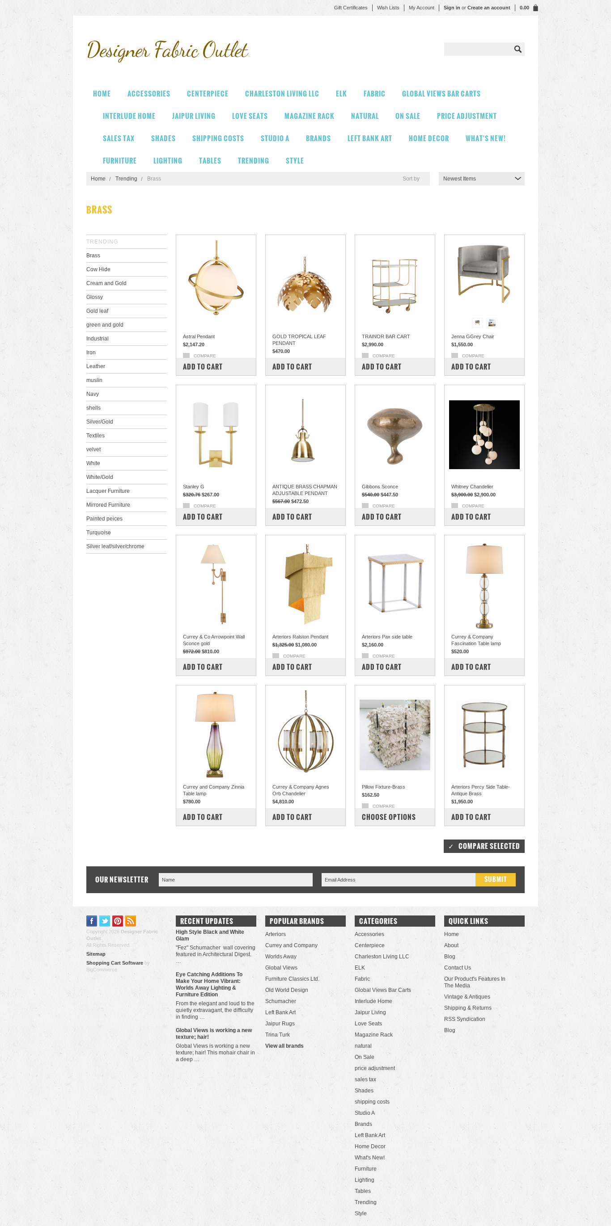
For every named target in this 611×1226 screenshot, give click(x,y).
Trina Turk (277, 1035)
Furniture (120, 160)
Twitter (104, 921)
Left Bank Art (370, 138)
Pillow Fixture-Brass (383, 786)
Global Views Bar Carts (441, 93)
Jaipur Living (194, 116)
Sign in (452, 7)
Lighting (167, 160)
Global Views (281, 968)
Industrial (97, 339)
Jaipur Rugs (280, 1023)
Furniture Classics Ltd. (292, 979)
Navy (92, 394)
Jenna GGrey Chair (472, 336)
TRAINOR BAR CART (386, 336)
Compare (205, 355)
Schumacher (280, 1001)
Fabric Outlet (166, 49)
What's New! (486, 138)
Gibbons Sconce (380, 486)
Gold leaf (97, 311)
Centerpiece (208, 93)
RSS (130, 921)
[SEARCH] (518, 49)
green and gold (104, 325)
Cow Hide (98, 269)
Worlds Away (281, 956)
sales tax (119, 138)
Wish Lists (388, 7)
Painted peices (104, 519)
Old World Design (286, 990)
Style (295, 160)
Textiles (95, 435)
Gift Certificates (351, 7)
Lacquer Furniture (108, 491)
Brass (93, 255)
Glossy (94, 297)
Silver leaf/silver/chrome (115, 546)
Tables (210, 160)
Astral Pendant (199, 336)
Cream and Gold (106, 283)
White (93, 463)
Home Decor (429, 138)
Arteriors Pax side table (387, 636)
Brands (318, 138)
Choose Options (389, 817)
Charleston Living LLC (282, 93)
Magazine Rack (309, 116)
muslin (94, 380)
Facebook (92, 921)
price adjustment (467, 116)
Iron (91, 352)
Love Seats (250, 116)
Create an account (488, 7)
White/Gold (99, 477)
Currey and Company (291, 945)
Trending (253, 160)
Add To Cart (203, 366)
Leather (95, 366)
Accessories (148, 93)
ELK (341, 93)
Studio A (275, 138)
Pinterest (117, 921)
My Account (421, 7)
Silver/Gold (99, 422)
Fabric (375, 93)
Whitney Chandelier (472, 486)
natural (365, 116)
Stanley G (193, 486)
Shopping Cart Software (114, 963)
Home (98, 179)
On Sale (407, 116)
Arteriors (275, 934)
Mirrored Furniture (108, 505)
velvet (93, 449)
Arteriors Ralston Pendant (300, 636)
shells (93, 408)
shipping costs (218, 138)
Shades (163, 138)
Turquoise (98, 532)
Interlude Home (129, 116)
